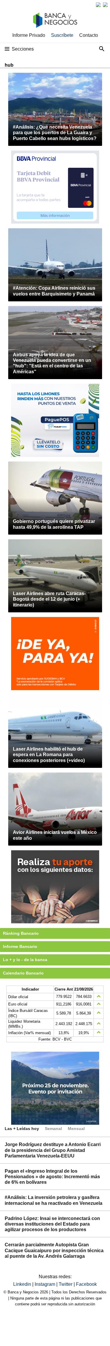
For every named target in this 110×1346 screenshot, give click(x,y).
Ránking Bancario (21, 933)
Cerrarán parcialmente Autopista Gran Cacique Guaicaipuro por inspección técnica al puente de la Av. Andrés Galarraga (54, 1250)
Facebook (86, 1284)
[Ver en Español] (105, 4)
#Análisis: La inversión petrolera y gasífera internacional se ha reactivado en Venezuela (53, 1200)
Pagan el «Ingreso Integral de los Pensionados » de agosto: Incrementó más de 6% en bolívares (52, 1177)
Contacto (88, 35)
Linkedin (22, 1284)
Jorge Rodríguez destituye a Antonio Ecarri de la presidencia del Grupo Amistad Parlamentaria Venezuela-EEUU (53, 1150)
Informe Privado (28, 35)
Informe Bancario (20, 946)
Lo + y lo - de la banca (25, 959)
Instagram (45, 1284)
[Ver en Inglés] (98, 4)
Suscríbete (62, 35)
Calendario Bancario (23, 973)
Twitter (66, 1284)
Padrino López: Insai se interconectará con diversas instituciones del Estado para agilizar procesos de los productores (52, 1224)
